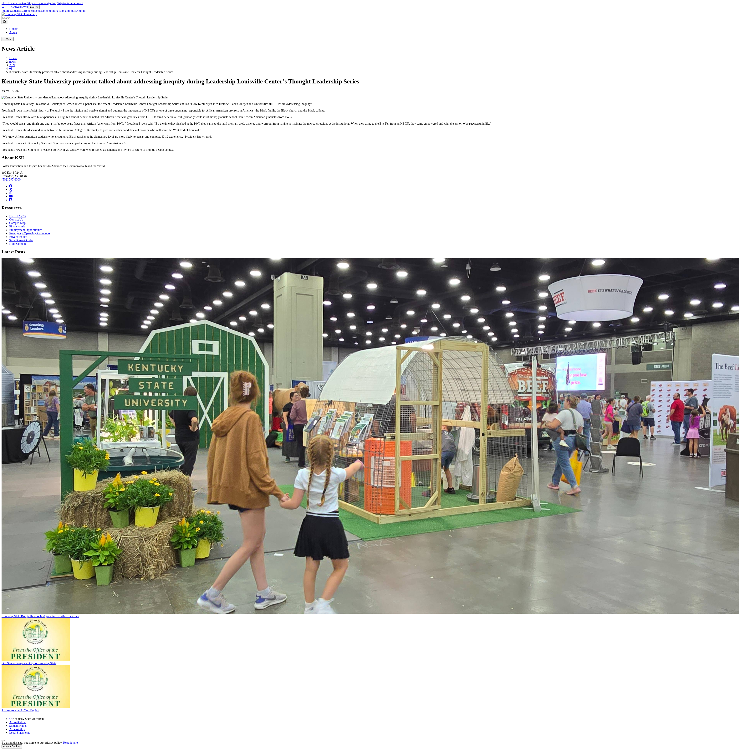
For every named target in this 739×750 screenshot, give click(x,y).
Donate (13, 28)
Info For (33, 7)
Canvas (16, 6)
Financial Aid (17, 226)
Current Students (31, 10)
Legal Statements (19, 732)
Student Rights (18, 725)
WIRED (7, 6)
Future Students (11, 10)
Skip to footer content (70, 3)
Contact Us (16, 219)
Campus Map (17, 223)
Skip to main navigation (41, 3)
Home (13, 58)
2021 (12, 65)
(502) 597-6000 (11, 179)
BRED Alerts (17, 216)
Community (48, 10)
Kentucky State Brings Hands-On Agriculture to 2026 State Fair (40, 616)
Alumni (80, 10)
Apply (13, 32)
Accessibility (17, 729)
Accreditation (17, 722)
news (12, 61)
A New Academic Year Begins (20, 710)
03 (10, 68)
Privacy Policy (18, 236)
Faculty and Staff (65, 10)
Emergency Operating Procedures (29, 233)
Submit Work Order (21, 240)
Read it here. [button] (71, 742)
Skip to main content (14, 3)
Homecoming (17, 243)
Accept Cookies (12, 746)
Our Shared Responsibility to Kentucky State (29, 663)
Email (24, 6)
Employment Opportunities (25, 229)
